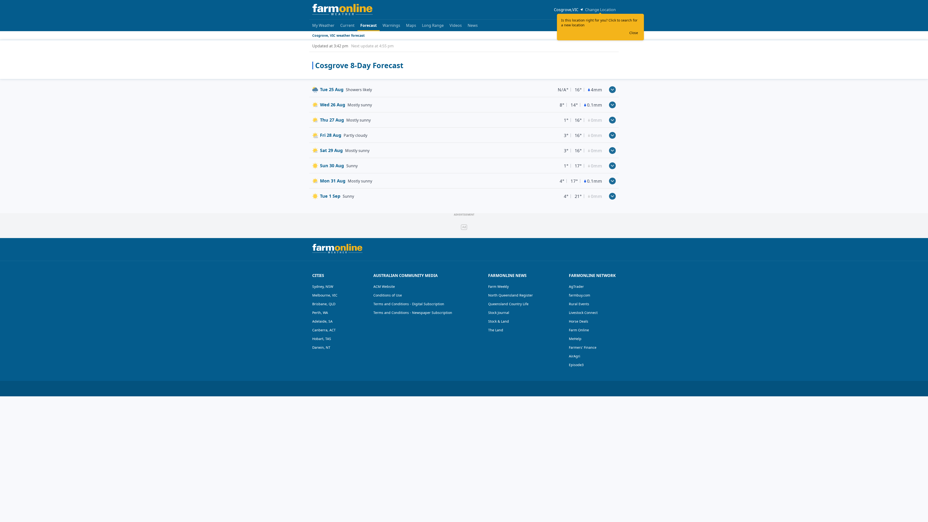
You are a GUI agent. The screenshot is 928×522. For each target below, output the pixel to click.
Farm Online (579, 330)
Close (633, 32)
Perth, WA (320, 312)
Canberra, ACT (324, 330)
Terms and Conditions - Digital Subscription (408, 304)
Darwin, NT (321, 347)
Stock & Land (498, 321)
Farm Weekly (498, 286)
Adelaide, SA (322, 321)
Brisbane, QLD (323, 304)
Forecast (368, 25)
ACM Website (384, 286)
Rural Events (579, 304)
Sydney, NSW (322, 286)
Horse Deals (578, 321)
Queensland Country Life (508, 304)
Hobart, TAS (321, 338)
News (473, 25)
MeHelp (575, 338)
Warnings (391, 25)
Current (347, 25)
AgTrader (576, 286)
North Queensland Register (510, 295)
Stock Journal (498, 312)
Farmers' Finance (582, 347)
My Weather (323, 25)
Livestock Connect (583, 312)
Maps (411, 25)
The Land (495, 330)
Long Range (433, 25)
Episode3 (576, 364)
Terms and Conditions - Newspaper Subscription (412, 312)
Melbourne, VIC (324, 295)
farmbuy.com (579, 295)
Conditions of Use (387, 295)
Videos (456, 25)
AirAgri (574, 356)
